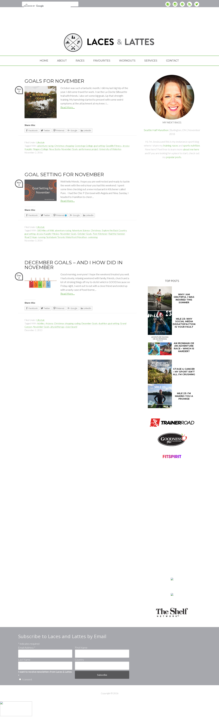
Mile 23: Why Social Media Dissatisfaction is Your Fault (184, 322)
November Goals (69, 149)
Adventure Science (81, 230)
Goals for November (54, 81)
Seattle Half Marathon (156, 130)
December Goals (89, 323)
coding (77, 323)
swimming (92, 237)
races (175, 145)
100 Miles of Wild (45, 230)
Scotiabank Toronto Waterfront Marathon (66, 237)
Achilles (41, 323)
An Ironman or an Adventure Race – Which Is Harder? (184, 347)
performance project (88, 149)
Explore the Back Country (114, 230)
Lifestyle (41, 142)
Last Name (24, 659)
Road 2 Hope (31, 237)
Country (79, 659)
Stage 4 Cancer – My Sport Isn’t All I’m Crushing (184, 371)
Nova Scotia (54, 149)
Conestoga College (84, 145)
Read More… (67, 107)
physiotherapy (57, 326)
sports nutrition (191, 145)
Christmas (96, 230)
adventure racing (45, 145)
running (41, 237)
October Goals (84, 233)
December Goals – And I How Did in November (74, 265)
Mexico (55, 233)
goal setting (99, 145)
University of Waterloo (110, 149)
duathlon (103, 323)
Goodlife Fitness (114, 145)
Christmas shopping (64, 145)
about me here (191, 149)
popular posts (173, 157)
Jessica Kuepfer (43, 233)
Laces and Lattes (43, 42)
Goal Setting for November (64, 174)
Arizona (49, 323)
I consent (27, 679)
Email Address (26, 647)
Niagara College (40, 149)
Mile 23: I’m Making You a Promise (184, 396)
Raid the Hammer (116, 233)
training (167, 145)
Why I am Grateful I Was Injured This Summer (184, 298)
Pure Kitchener (100, 233)
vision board (71, 326)
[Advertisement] (109, 18)
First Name (81, 647)
